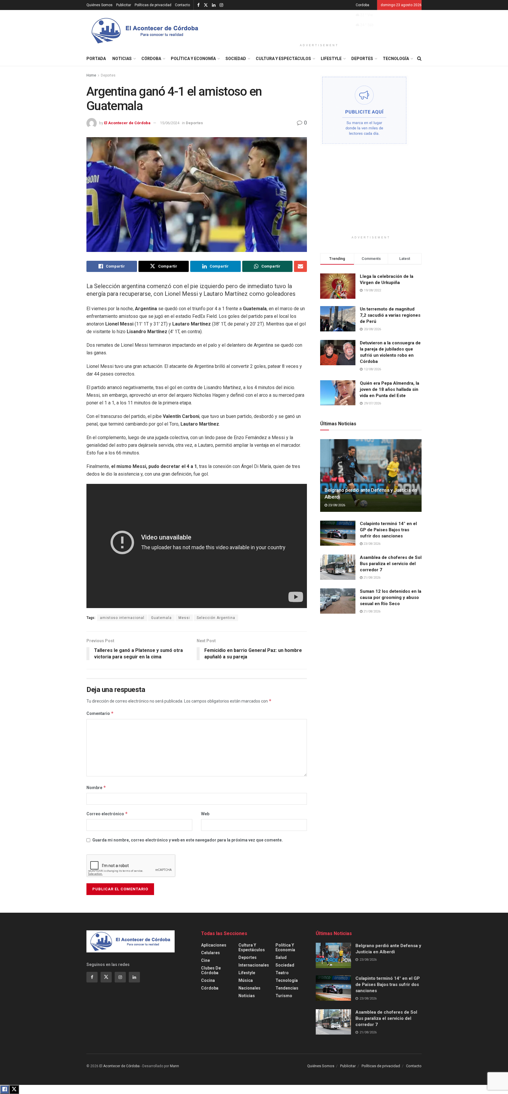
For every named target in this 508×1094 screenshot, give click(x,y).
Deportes (362, 58)
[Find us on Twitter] (206, 5)
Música (245, 980)
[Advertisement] (319, 25)
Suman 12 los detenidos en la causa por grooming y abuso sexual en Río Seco (390, 597)
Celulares (210, 952)
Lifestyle (331, 58)
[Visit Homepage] (145, 30)
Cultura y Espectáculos (283, 58)
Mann (174, 1066)
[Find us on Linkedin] (134, 977)
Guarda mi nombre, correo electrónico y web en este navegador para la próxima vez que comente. (187, 840)
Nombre (96, 787)
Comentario (100, 713)
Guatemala (161, 618)
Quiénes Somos (99, 5)
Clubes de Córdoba (211, 970)
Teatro (282, 972)
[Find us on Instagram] (221, 5)
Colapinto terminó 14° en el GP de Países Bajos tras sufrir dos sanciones (388, 530)
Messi (184, 618)
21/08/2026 (371, 578)
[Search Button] (419, 58)
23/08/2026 (336, 505)
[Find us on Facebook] (198, 5)
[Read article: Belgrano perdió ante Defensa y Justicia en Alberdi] (371, 475)
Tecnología (396, 58)
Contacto (182, 5)
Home (91, 75)
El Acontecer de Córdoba (127, 123)
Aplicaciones (213, 945)
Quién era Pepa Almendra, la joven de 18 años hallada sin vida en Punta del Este (389, 389)
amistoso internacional (122, 618)
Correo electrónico (107, 813)
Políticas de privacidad (153, 5)
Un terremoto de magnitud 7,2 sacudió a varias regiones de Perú (390, 315)
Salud (281, 957)
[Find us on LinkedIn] (213, 5)
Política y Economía (193, 58)
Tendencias (286, 988)
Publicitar (123, 5)
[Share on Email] (300, 266)
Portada (96, 58)
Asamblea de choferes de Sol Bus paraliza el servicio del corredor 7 (391, 563)
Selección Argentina (216, 618)
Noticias (122, 58)
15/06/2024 (169, 123)
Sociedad (235, 58)
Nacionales (249, 988)
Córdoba (151, 58)
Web (205, 813)
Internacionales (253, 965)
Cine (205, 960)
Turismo (283, 995)
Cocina (208, 980)
